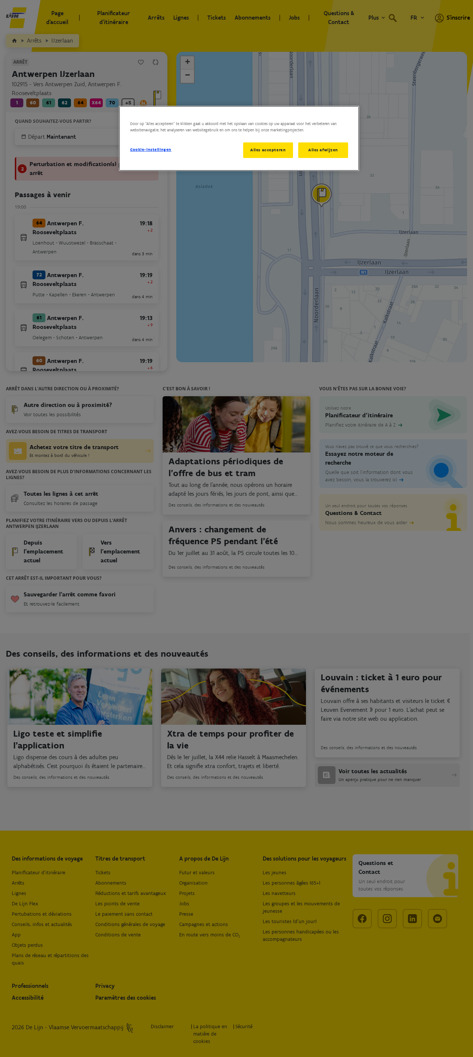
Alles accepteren (268, 149)
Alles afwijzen (323, 149)
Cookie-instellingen (150, 149)
